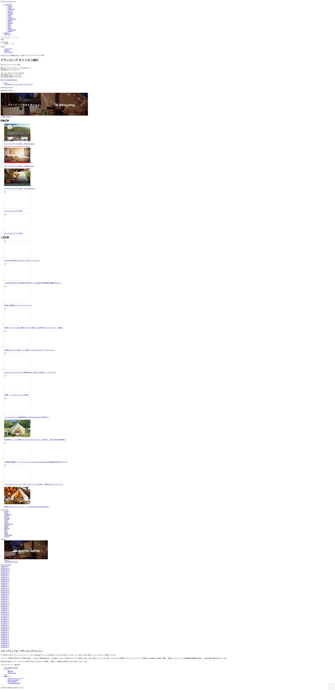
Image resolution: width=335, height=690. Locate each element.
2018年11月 (4, 605)
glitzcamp (10, 12)
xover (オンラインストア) (15, 678)
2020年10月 (4, 581)
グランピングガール (26, 84)
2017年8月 (4, 619)
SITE (9, 25)
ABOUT (6, 33)
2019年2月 (4, 601)
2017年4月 (4, 625)
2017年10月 (4, 616)
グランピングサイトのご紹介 (13, 211)
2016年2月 (4, 639)
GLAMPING (8, 84)
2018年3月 (4, 612)
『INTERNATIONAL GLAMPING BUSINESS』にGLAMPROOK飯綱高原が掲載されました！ (33, 283)
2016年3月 (4, 638)
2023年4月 (4, 566)
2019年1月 (4, 603)
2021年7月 (4, 575)
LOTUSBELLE (12, 681)
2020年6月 (4, 583)
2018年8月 (4, 608)
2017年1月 (4, 627)
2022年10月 (4, 570)
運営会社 (7, 50)
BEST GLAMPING (13, 680)
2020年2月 (4, 586)
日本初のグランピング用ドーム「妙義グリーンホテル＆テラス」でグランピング (29, 350)
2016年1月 (4, 641)
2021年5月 (4, 577)
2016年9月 (4, 630)
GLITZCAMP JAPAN (14, 683)
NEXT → (9, 116)
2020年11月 (4, 579)
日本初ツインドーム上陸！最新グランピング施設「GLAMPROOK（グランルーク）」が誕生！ (34, 327)
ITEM (9, 15)
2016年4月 (4, 636)
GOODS (10, 14)
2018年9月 (4, 607)
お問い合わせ (8, 52)
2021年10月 (4, 574)
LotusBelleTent (12, 19)
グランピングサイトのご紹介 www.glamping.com (19, 188)
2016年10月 (4, 628)
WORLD (10, 31)
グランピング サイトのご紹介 (13, 233)
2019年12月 (4, 590)
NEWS (10, 22)
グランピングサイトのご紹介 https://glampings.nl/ (19, 143)
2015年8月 (4, 647)
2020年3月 (4, 585)
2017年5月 (4, 623)
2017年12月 (4, 614)
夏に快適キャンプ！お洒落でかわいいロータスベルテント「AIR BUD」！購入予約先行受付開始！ (35, 439)
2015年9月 (4, 645)
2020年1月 (4, 588)
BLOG (10, 8)
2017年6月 (4, 621)
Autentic (10, 6)
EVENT (10, 11)
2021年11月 (4, 572)
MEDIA (10, 20)
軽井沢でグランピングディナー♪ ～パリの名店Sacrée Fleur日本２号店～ (26, 507)
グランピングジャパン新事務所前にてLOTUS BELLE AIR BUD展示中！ (26, 417)
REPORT (10, 23)
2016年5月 (4, 634)
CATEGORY (8, 4)
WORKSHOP (12, 29)
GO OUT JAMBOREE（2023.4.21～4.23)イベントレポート (22, 260)
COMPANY (11, 9)
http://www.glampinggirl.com (9, 80)
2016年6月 (4, 632)
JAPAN (10, 17)
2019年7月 (4, 596)
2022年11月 (4, 568)
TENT (9, 26)
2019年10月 (4, 594)
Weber (9, 28)
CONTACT (7, 34)
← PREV (3, 116)
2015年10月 (4, 643)
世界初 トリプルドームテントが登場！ (16, 395)
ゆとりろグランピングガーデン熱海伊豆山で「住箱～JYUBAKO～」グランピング (30, 372)
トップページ (8, 48)
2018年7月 (4, 610)
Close (2, 39)
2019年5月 (4, 597)
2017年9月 (4, 617)
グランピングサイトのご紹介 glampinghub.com (19, 166)
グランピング (16, 84)
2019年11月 (4, 592)
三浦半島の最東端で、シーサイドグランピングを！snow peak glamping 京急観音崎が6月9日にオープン (36, 462)
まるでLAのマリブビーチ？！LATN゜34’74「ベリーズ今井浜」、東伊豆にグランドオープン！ (33, 484)
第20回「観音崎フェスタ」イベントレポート (18, 305)
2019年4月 (4, 599)
